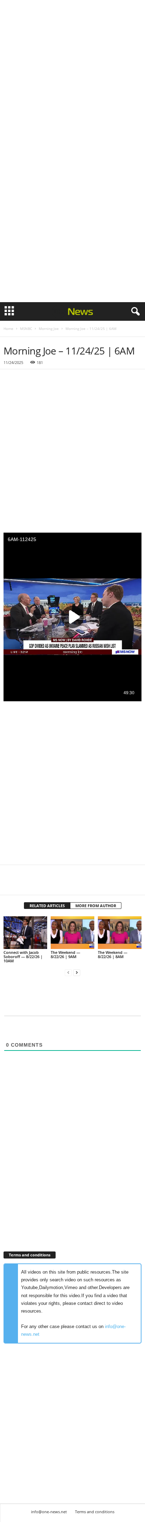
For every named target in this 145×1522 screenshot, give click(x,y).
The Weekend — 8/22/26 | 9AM (65, 954)
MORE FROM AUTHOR (95, 905)
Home (8, 328)
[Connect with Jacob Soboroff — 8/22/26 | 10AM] (25, 932)
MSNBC (26, 328)
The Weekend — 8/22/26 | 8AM (112, 954)
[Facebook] (11, 884)
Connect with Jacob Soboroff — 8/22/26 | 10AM (23, 956)
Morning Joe (49, 328)
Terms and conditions (94, 1511)
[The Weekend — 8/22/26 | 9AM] (72, 932)
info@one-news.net (49, 1511)
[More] (75, 884)
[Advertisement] (72, 75)
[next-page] (76, 972)
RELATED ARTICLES (47, 905)
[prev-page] (68, 972)
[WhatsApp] (59, 884)
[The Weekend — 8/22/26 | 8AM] (119, 932)
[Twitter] (27, 884)
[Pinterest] (43, 884)
